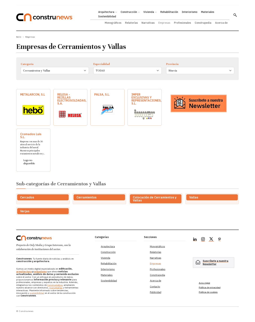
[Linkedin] (195, 240)
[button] (235, 15)
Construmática (55, 285)
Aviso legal (204, 282)
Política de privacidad (209, 287)
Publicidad (155, 292)
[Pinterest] (219, 240)
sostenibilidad (37, 293)
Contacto (155, 286)
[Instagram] (203, 240)
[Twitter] (211, 240)
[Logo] (53, 238)
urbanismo (40, 271)
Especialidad (101, 64)
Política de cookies (208, 292)
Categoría (27, 64)
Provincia (172, 64)
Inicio (18, 37)
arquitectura (24, 271)
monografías (56, 287)
